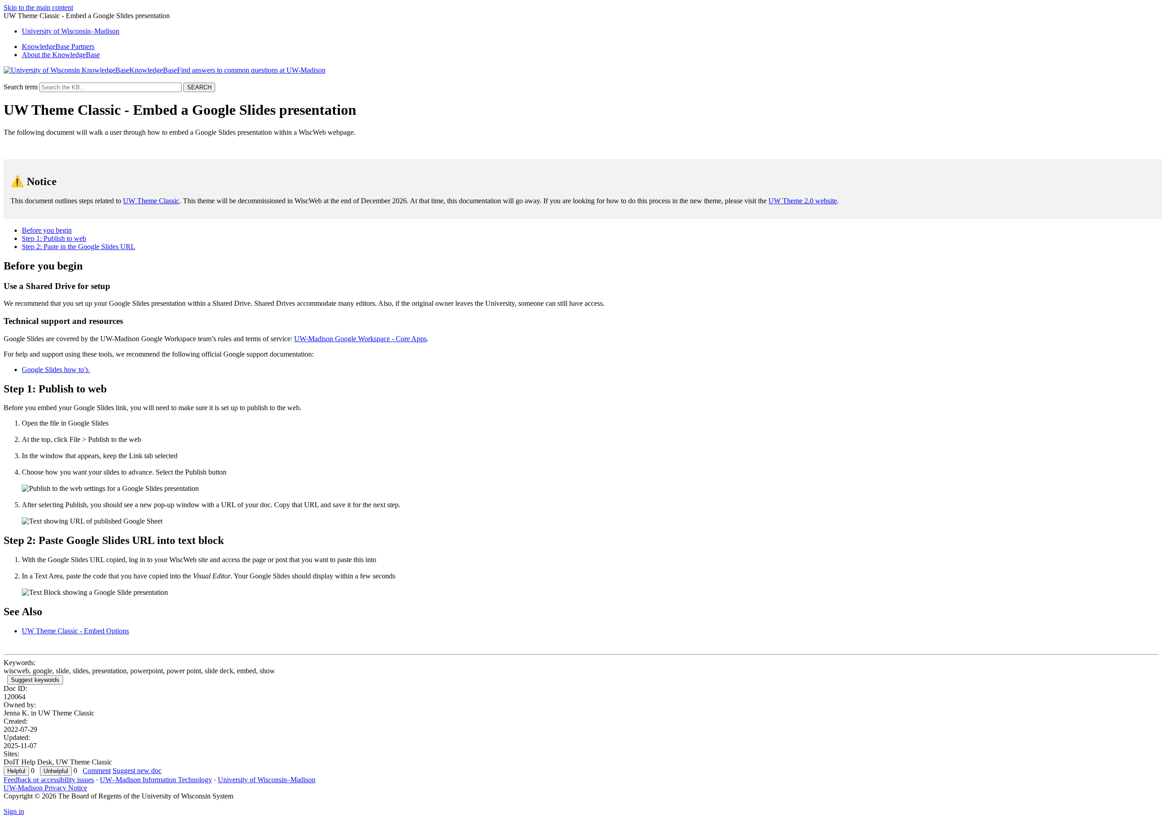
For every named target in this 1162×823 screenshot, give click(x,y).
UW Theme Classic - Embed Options (75, 631)
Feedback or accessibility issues (49, 780)
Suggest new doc (137, 770)
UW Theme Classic (151, 201)
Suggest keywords (35, 679)
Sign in (14, 811)
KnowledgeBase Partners (58, 46)
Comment (97, 770)
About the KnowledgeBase (61, 55)
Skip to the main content (38, 7)
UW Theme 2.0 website (802, 201)
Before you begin (47, 230)
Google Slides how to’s (56, 369)
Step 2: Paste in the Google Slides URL (78, 246)
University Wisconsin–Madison (70, 31)
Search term (21, 87)
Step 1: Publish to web (54, 238)
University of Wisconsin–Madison (266, 780)
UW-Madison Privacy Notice (45, 788)
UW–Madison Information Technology (156, 780)
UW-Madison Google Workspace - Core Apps (360, 339)
